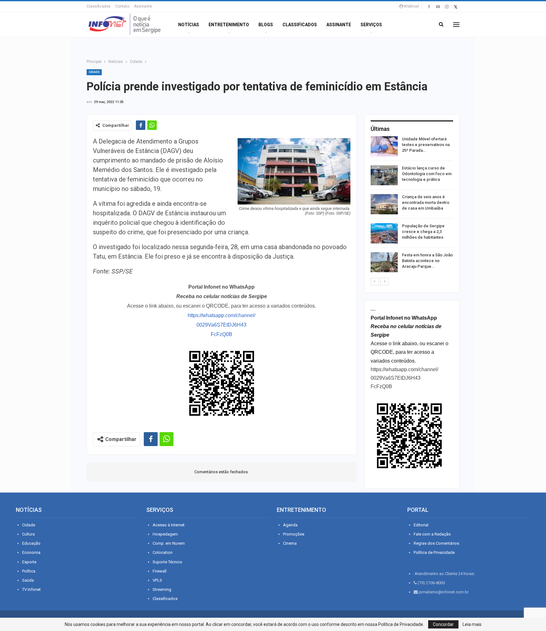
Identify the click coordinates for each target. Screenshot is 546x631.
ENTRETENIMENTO (229, 24)
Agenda (290, 525)
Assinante (143, 6)
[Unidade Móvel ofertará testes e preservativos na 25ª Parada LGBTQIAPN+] (384, 146)
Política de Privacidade (434, 552)
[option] (412, 205)
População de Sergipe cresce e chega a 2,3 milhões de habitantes (423, 232)
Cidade (94, 72)
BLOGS (265, 24)
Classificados (99, 6)
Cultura (28, 534)
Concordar (443, 624)
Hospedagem (165, 534)
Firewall (160, 571)
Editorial (421, 525)
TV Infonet (31, 589)
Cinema (290, 543)
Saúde (28, 580)
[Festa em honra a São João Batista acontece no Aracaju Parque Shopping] (384, 262)
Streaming (162, 589)
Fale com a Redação (432, 534)
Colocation (163, 552)
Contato (122, 6)
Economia (31, 552)
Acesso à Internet (169, 525)
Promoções (293, 534)
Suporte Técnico (167, 562)
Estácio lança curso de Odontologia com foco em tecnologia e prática (427, 174)
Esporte (29, 562)
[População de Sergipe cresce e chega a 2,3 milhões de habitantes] (384, 233)
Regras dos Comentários (436, 543)
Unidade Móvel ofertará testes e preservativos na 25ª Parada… (426, 145)
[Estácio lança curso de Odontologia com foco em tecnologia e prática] (384, 175)
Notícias (188, 24)
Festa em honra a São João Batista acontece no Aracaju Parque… (427, 261)
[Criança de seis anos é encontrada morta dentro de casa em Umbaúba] (384, 204)
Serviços (371, 24)
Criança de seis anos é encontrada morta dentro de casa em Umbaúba (425, 202)
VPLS (157, 580)
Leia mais (472, 624)
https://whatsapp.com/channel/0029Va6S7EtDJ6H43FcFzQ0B (221, 325)
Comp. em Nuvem (169, 543)
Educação (31, 543)
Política (28, 571)
